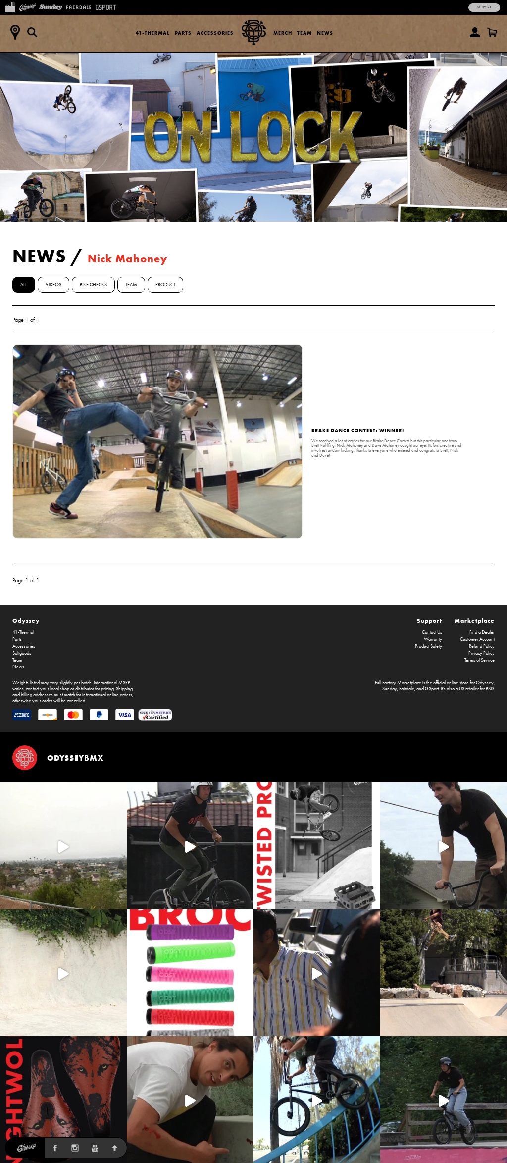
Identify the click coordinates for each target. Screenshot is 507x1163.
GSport (432, 689)
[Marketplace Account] (475, 32)
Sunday (389, 689)
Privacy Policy (481, 653)
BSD (490, 689)
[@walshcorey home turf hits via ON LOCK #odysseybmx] (63, 972)
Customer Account (477, 639)
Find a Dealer (482, 632)
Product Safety (428, 646)
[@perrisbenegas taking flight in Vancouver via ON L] (443, 1099)
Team (304, 33)
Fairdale (406, 689)
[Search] (32, 32)
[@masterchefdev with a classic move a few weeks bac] (443, 972)
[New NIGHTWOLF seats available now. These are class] (63, 1099)
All (23, 285)
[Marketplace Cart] (492, 32)
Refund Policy (482, 646)
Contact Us (432, 632)
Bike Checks (93, 285)
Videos (53, 285)
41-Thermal (153, 33)
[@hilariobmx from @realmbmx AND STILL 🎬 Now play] (317, 972)
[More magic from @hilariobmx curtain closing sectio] (190, 1099)
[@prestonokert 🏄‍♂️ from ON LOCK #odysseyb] (63, 845)
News (325, 33)
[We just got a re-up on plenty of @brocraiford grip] (190, 972)
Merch (282, 33)
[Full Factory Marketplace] (9, 6)
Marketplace (475, 620)
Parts (183, 33)
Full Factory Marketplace (398, 683)
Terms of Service (479, 660)
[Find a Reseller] (15, 32)
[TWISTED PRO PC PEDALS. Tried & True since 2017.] (317, 845)
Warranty (433, 639)
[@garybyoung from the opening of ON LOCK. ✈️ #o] (190, 845)
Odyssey (26, 620)
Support (484, 7)
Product (165, 285)
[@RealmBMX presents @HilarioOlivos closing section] (317, 1099)
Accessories (215, 33)
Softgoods (21, 653)
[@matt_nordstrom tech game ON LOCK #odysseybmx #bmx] (443, 845)
